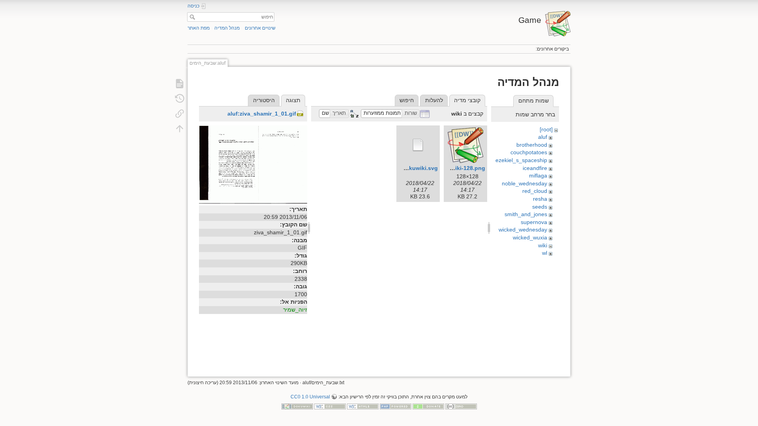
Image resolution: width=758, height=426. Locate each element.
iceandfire (535, 168)
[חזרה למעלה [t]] (180, 128)
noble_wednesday (524, 183)
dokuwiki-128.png (461, 168)
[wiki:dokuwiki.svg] (418, 145)
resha (540, 199)
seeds (539, 207)
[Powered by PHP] (395, 406)
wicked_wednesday (523, 229)
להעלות (434, 100)
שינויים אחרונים (260, 28)
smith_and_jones (526, 214)
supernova (534, 222)
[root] (546, 129)
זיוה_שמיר (295, 309)
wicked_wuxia (530, 237)
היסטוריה (264, 100)
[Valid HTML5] (363, 406)
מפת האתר (199, 28)
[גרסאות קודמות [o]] (180, 98)
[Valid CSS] (330, 406)
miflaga (538, 175)
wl (544, 253)
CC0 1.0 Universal (310, 397)
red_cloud (534, 191)
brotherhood (531, 145)
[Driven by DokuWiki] (297, 406)
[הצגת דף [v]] (180, 83)
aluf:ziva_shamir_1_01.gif (261, 113)
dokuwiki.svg (420, 168)
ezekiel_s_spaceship (521, 160)
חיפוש (191, 17)
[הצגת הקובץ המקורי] (253, 164)
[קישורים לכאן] (180, 113)
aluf (542, 137)
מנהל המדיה (227, 28)
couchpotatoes (528, 152)
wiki (542, 245)
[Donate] (428, 406)
